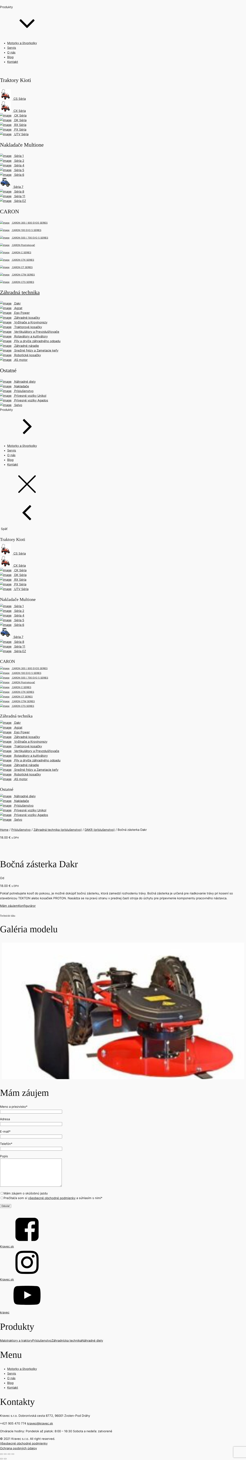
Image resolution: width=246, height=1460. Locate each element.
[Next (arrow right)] (5, 1458)
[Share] (5, 1454)
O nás (11, 52)
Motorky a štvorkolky (22, 43)
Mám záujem (9, 906)
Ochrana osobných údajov (18, 1448)
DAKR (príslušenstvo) (100, 830)
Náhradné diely (92, 1340)
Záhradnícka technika (67, 1340)
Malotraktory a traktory (16, 1340)
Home (4, 830)
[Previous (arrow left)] (1, 1458)
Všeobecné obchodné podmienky (24, 1443)
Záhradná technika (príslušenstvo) (57, 830)
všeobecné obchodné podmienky (51, 1198)
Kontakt (12, 62)
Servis (11, 48)
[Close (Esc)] (1, 1454)
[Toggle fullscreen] (9, 1454)
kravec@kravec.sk (40, 1423)
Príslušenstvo (21, 830)
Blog (10, 57)
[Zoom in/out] (12, 1454)
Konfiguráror (27, 906)
